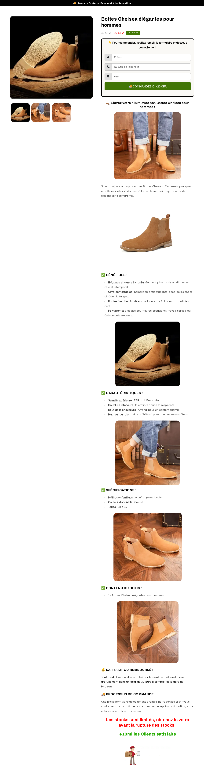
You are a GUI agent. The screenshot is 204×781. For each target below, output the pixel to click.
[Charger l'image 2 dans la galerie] (40, 112)
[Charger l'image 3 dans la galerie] (61, 112)
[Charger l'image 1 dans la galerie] (20, 112)
